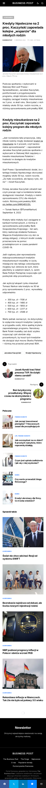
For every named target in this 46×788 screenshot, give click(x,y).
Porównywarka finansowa (23, 766)
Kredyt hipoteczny (33, 353)
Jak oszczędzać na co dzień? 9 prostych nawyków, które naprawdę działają (29, 443)
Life (16, 436)
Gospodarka (8, 17)
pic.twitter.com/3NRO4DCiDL (17, 204)
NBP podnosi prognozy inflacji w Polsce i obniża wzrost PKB (20, 651)
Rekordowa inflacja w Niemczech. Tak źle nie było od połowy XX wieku (23, 699)
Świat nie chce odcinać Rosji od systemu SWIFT (20, 557)
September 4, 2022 (12, 212)
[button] (4, 3)
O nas (13, 763)
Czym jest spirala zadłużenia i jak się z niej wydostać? (29, 461)
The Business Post (10, 759)
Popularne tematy (25, 763)
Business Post (23, 3)
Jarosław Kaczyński (12, 353)
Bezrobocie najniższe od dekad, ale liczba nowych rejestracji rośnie (22, 604)
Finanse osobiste (21, 417)
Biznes (17, 475)
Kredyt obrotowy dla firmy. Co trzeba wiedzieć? (28, 499)
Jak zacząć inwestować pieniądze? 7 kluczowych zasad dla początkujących (27, 424)
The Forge (25, 759)
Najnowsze (36, 759)
